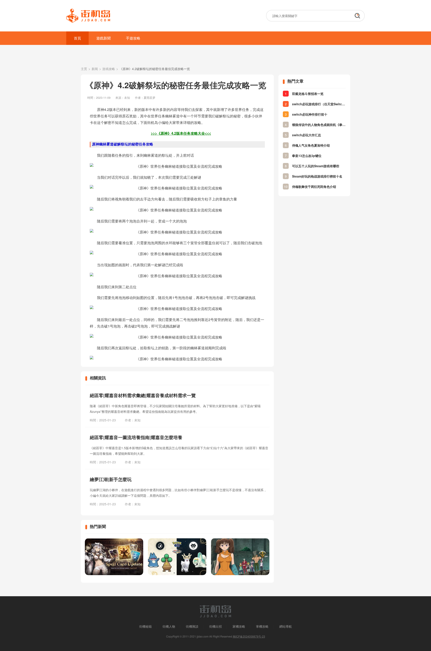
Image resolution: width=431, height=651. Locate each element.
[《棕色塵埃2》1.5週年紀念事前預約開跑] (114, 556)
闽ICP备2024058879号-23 (249, 636)
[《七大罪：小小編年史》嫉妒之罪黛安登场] (240, 556)
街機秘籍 (145, 626)
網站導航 (285, 626)
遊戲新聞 (103, 38)
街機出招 (215, 626)
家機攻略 (239, 626)
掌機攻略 (262, 626)
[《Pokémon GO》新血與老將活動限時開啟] (177, 556)
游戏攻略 (108, 68)
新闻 (95, 68)
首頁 (77, 38)
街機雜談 (192, 626)
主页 (84, 68)
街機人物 (169, 626)
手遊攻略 (133, 38)
